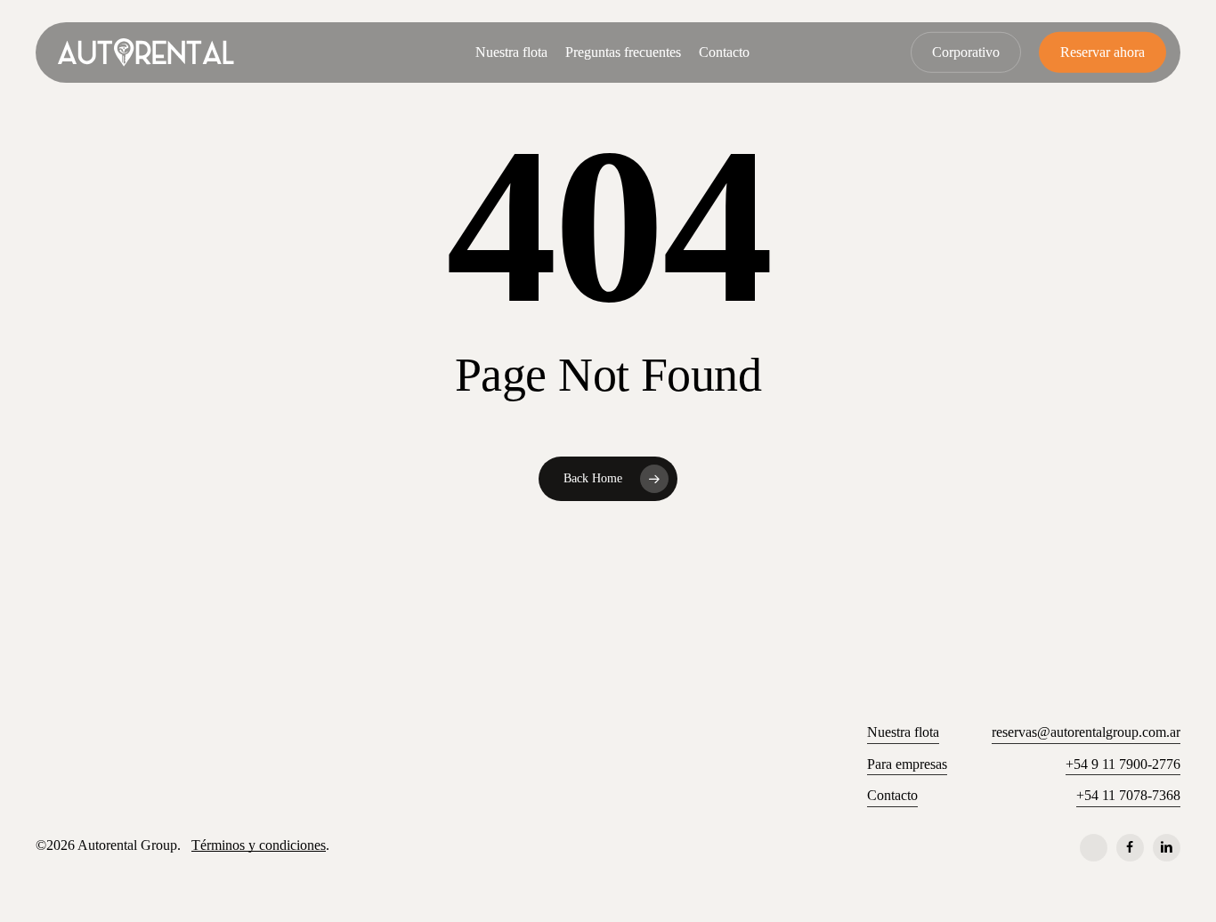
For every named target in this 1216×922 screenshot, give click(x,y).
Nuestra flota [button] (903, 732)
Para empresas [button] (907, 764)
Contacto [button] (892, 795)
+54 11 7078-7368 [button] (1128, 795)
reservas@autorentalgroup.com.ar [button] (1086, 732)
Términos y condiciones (258, 845)
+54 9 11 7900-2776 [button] (1123, 764)
